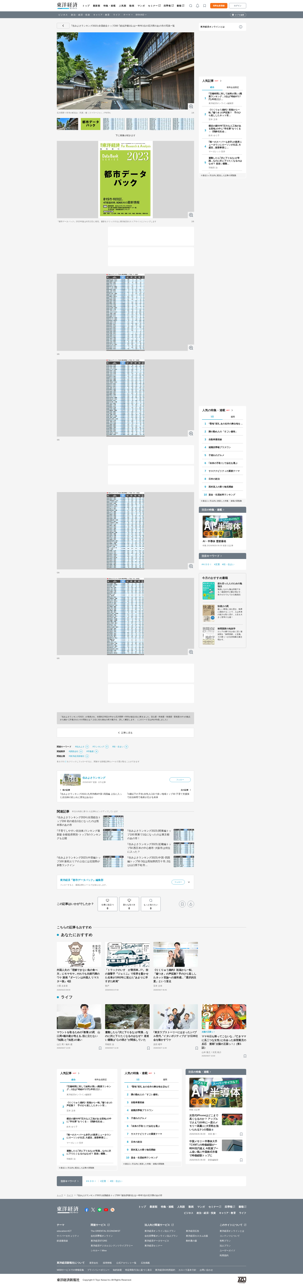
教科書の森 (191, 1240)
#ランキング (98, 746)
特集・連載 (110, 5)
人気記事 (208, 80)
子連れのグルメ (216, 455)
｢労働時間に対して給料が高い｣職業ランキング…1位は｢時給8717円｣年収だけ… (225, 96)
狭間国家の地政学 (226, 628)
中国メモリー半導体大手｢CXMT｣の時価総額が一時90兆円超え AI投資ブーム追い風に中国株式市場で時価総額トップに (203, 1148)
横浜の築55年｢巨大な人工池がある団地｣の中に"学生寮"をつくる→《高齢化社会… (225, 128)
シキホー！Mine (99, 1250)
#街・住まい (118, 746)
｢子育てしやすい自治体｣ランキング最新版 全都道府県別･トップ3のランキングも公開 (79, 834)
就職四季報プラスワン (220, 447)
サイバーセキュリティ (68, 1236)
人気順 (122, 5)
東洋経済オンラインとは (212, 27)
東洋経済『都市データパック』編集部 (81, 880)
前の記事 (66, 790)
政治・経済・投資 (80, 15)
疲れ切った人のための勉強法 (230, 585)
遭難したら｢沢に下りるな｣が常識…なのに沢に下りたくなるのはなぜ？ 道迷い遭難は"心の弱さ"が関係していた (127, 1036)
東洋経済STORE (99, 1240)
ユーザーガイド (227, 1250)
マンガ (141, 5)
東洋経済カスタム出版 (197, 1236)
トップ (86, 5)
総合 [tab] (212, 87)
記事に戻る (63, 26)
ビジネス (63, 15)
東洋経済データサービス (157, 1240)
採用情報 (107, 1263)
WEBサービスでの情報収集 (70, 1270)
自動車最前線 (215, 439)
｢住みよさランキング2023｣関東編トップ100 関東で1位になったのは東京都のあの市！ (149, 834)
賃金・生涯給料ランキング (222, 494)
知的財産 (117, 1270)
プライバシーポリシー (98, 1270)
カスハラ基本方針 (187, 1270)
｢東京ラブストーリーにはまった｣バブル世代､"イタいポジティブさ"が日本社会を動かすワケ (175, 1036)
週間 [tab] (233, 417)
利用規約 (224, 1255)
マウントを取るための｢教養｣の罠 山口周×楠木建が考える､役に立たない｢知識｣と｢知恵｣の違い (78, 1036)
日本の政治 (214, 479)
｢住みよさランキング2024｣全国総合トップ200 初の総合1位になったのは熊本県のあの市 (79, 821)
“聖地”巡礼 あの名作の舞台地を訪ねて (226, 423)
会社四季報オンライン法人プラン (161, 1236)
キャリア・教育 (101, 15)
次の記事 (184, 790)
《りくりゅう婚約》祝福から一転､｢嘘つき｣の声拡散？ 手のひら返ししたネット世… (225, 112)
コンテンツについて (230, 1236)
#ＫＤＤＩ (207, 564)
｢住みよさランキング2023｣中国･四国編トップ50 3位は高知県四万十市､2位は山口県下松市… (149, 861)
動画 (131, 5)
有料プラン (225, 1240)
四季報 (167, 5)
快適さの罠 (223, 606)
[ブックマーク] (182, 904)
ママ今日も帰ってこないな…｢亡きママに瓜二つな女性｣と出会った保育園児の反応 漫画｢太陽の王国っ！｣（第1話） (224, 1042)
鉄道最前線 (62, 1240)
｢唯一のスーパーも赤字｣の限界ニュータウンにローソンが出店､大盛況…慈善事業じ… (225, 145)
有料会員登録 (219, 6)
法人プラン (225, 1245)
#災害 (217, 564)
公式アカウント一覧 (126, 1263)
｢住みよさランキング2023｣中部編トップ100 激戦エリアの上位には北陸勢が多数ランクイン (79, 861)
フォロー (180, 780)
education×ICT (64, 1231)
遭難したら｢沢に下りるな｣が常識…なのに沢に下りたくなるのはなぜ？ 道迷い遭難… (225, 161)
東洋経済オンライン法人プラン (160, 1231)
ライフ (116, 15)
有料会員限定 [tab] (233, 87)
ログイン (237, 6)
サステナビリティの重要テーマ (224, 471)
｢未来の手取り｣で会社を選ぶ (223, 463)
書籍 (179, 5)
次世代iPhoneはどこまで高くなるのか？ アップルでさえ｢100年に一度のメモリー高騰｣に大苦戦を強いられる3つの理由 (204, 1122)
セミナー (153, 5)
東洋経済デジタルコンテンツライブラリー (112, 1245)
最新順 (96, 5)
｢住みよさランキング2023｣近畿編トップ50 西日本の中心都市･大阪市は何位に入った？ (149, 848)
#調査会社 (73, 751)
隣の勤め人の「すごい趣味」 (223, 431)
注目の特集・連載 (212, 509)
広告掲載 (145, 1263)
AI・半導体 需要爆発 (214, 541)
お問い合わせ (206, 1270)
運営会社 (93, 1263)
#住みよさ (80, 746)
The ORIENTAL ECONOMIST (105, 1231)
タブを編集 (239, 15)
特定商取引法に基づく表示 (138, 1270)
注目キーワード (211, 556)
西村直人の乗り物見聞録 (221, 486)
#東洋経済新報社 (76, 756)
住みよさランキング (94, 777)
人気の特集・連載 (213, 410)
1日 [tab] (212, 416)
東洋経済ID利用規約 (165, 1270)
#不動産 (90, 751)
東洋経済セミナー (153, 1245)
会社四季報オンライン (102, 1236)
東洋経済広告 (192, 1231)
